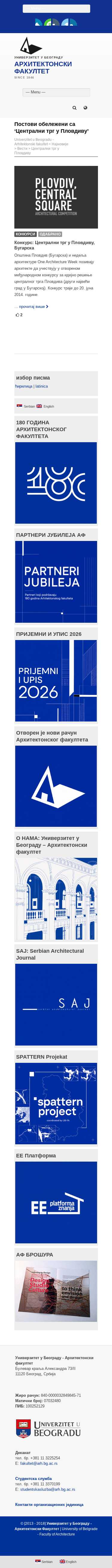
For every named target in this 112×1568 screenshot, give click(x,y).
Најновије (60, 144)
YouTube (47, 22)
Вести (22, 149)
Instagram (73, 22)
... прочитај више (29, 306)
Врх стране (53, 1549)
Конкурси (25, 234)
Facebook (38, 22)
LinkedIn (64, 22)
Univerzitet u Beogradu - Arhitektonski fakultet (34, 142)
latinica (42, 386)
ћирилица (23, 386)
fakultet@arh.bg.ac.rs (39, 1463)
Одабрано (50, 234)
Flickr (56, 22)
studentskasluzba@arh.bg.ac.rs (47, 1489)
